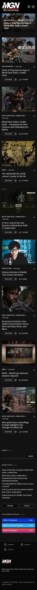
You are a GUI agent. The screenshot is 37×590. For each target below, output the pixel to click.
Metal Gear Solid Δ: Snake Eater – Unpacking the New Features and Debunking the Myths (15, 125)
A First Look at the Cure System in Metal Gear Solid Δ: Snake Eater (14, 225)
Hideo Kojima (6, 268)
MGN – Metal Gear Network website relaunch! (15, 374)
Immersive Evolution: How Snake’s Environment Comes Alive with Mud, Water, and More (15, 325)
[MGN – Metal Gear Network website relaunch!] (18, 353)
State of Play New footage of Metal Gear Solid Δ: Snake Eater (17, 26)
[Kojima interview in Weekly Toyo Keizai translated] (18, 252)
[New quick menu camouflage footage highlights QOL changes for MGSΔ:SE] (18, 399)
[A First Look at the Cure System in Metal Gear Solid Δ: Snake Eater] (18, 200)
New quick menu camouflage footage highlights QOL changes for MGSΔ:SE (15, 425)
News (4, 170)
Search (30, 456)
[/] (29, 7)
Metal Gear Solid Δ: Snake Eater (13, 116)
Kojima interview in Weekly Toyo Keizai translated (14, 273)
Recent (27, 506)
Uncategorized (9, 20)
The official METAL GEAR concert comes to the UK (14, 175)
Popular (10, 506)
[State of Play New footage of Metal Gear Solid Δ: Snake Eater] (18, 50)
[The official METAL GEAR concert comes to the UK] (18, 153)
